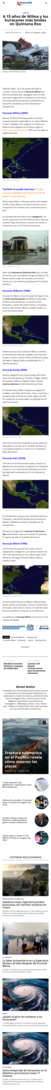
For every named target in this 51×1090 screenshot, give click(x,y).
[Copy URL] (36, 651)
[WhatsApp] (19, 651)
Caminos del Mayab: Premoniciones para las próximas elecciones (36, 668)
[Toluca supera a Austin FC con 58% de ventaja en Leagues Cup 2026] (42, 838)
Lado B (25, 13)
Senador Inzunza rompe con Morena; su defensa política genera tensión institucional (14, 820)
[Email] (25, 651)
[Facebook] (8, 651)
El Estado (7, 957)
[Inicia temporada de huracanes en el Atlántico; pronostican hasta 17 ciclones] (25, 1048)
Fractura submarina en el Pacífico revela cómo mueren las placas (23, 759)
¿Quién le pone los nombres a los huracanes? (22, 1018)
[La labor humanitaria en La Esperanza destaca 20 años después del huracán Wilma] (25, 938)
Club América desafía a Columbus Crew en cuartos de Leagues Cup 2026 (17, 802)
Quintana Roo (40, 640)
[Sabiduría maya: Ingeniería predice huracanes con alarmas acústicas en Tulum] (25, 880)
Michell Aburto (10, 771)
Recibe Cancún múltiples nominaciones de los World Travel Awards (23, 193)
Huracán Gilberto (18, 637)
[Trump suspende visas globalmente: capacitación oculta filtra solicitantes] (42, 785)
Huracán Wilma (9, 640)
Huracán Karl (32, 637)
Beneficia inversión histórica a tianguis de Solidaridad (13, 666)
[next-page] (44, 722)
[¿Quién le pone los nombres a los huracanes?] (25, 995)
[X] (14, 651)
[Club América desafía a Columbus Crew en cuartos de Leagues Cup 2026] (42, 802)
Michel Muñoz (15, 32)
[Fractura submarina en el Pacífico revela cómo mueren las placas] (25, 746)
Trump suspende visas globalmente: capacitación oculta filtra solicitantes (17, 784)
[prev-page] (40, 722)
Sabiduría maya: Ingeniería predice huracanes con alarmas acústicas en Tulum (24, 904)
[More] (42, 651)
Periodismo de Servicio (13, 899)
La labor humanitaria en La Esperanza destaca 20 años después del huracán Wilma (25, 963)
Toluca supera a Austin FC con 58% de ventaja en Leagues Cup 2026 (16, 837)
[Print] (31, 651)
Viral (4, 1013)
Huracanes (21, 640)
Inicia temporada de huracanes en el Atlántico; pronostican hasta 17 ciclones (24, 1073)
